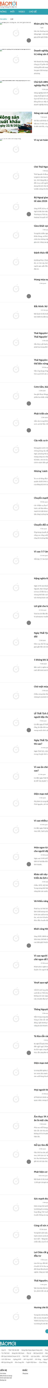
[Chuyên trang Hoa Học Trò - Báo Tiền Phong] (35, 774)
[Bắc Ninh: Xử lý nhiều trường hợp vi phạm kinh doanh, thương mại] (16, 315)
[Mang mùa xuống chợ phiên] (16, 288)
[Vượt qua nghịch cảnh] (16, 991)
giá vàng (38, 1359)
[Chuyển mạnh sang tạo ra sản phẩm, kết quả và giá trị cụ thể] (16, 507)
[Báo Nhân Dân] (36, 502)
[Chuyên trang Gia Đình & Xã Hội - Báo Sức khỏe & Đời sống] (36, 855)
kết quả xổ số (38, 1353)
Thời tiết (25, 1356)
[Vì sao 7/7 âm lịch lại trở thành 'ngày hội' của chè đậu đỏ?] (16, 560)
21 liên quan (44, 555)
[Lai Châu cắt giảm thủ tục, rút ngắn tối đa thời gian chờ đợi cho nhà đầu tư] (16, 1261)
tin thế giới (5, 1353)
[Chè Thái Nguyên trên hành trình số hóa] (16, 176)
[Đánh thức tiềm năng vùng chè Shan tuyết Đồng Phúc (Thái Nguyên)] (16, 262)
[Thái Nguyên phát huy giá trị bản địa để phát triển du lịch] (16, 1289)
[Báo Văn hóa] (36, 28)
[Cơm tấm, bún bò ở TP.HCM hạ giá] (16, 396)
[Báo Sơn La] (38, 1040)
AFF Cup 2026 (28, 1359)
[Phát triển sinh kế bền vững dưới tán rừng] (16, 422)
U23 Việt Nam (6, 1359)
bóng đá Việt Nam (18, 1353)
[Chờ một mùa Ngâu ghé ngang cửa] (16, 695)
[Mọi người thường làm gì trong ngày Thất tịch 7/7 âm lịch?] (16, 1099)
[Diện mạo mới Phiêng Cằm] (16, 1072)
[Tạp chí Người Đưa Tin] (36, 721)
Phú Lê (29, 1353)
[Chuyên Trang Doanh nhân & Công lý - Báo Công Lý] (36, 117)
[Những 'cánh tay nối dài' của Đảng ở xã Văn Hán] (16, 480)
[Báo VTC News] (37, 1094)
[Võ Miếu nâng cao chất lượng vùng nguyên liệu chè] (16, 910)
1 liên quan (42, 390)
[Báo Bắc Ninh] (36, 144)
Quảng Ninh (17, 1359)
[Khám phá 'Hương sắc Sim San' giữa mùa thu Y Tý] (16, 33)
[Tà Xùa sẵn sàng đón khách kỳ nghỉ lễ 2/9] (16, 1045)
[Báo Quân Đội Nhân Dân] (37, 582)
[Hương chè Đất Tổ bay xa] (16, 1316)
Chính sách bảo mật (6, 1378)
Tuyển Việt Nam (31, 1362)
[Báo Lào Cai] (36, 283)
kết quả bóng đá (7, 1362)
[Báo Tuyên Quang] (37, 444)
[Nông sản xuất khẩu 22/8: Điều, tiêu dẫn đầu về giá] (16, 122)
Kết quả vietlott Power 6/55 (10, 1356)
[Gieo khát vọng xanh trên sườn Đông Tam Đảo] (16, 235)
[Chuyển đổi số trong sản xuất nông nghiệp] (16, 534)
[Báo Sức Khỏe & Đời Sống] (36, 556)
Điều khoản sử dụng (6, 1376)
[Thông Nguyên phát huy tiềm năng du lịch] (16, 1018)
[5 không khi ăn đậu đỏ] (16, 669)
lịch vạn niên (35, 1356)
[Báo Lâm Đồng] (37, 418)
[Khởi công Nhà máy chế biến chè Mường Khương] (16, 938)
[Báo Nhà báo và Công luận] (37, 58)
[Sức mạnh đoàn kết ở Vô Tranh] (16, 1208)
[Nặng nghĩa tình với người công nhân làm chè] (16, 587)
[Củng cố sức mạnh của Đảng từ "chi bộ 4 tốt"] (16, 1234)
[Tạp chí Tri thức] (35, 391)
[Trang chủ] (8, 4)
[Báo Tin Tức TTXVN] (36, 257)
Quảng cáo (3, 1380)
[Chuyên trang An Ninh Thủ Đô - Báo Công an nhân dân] (35, 1176)
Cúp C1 (3, 1350)
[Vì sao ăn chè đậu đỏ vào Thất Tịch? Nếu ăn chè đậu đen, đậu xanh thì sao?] (16, 776)
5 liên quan (44, 1260)
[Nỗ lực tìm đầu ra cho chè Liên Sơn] (16, 1154)
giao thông (43, 1362)
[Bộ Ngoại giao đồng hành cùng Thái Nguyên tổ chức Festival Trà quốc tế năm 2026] (16, 206)
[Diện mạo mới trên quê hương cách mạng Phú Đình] (16, 803)
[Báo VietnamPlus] (37, 341)
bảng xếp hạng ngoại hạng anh (32, 1350)
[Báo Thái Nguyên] (37, 171)
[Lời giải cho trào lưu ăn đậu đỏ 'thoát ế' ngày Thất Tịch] (16, 615)
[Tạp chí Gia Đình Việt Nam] (37, 691)
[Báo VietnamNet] (36, 664)
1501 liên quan (43, 1176)
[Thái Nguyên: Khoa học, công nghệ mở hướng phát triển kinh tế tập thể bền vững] (16, 369)
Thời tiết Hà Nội (13, 1350)
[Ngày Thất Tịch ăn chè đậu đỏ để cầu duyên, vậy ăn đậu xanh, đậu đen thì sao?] (16, 749)
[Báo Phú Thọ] (37, 882)
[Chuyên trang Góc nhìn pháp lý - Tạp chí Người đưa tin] (35, 640)
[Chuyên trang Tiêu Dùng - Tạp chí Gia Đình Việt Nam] (36, 748)
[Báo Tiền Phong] (36, 1260)
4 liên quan (43, 529)
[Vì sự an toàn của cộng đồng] (16, 149)
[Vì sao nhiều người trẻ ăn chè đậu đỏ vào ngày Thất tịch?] (16, 830)
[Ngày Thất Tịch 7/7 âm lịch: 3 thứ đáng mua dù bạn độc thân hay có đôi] (16, 642)
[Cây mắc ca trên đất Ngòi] (16, 449)
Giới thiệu (3, 1373)
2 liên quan (42, 283)
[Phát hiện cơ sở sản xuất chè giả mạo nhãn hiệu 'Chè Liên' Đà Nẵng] (16, 1181)
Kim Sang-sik (19, 1362)
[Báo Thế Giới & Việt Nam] (36, 205)
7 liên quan (43, 117)
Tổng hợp (25, 1373)
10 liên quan (44, 502)
